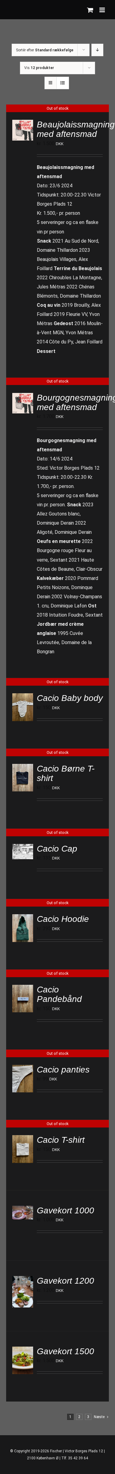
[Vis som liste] (63, 83)
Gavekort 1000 (65, 1210)
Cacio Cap (57, 848)
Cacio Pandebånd (59, 994)
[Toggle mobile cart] (90, 10)
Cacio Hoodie (63, 919)
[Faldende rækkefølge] (97, 50)
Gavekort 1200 (65, 1280)
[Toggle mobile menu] (102, 10)
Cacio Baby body (70, 698)
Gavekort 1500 (65, 1351)
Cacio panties (63, 1069)
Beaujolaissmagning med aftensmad (76, 129)
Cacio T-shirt (61, 1140)
